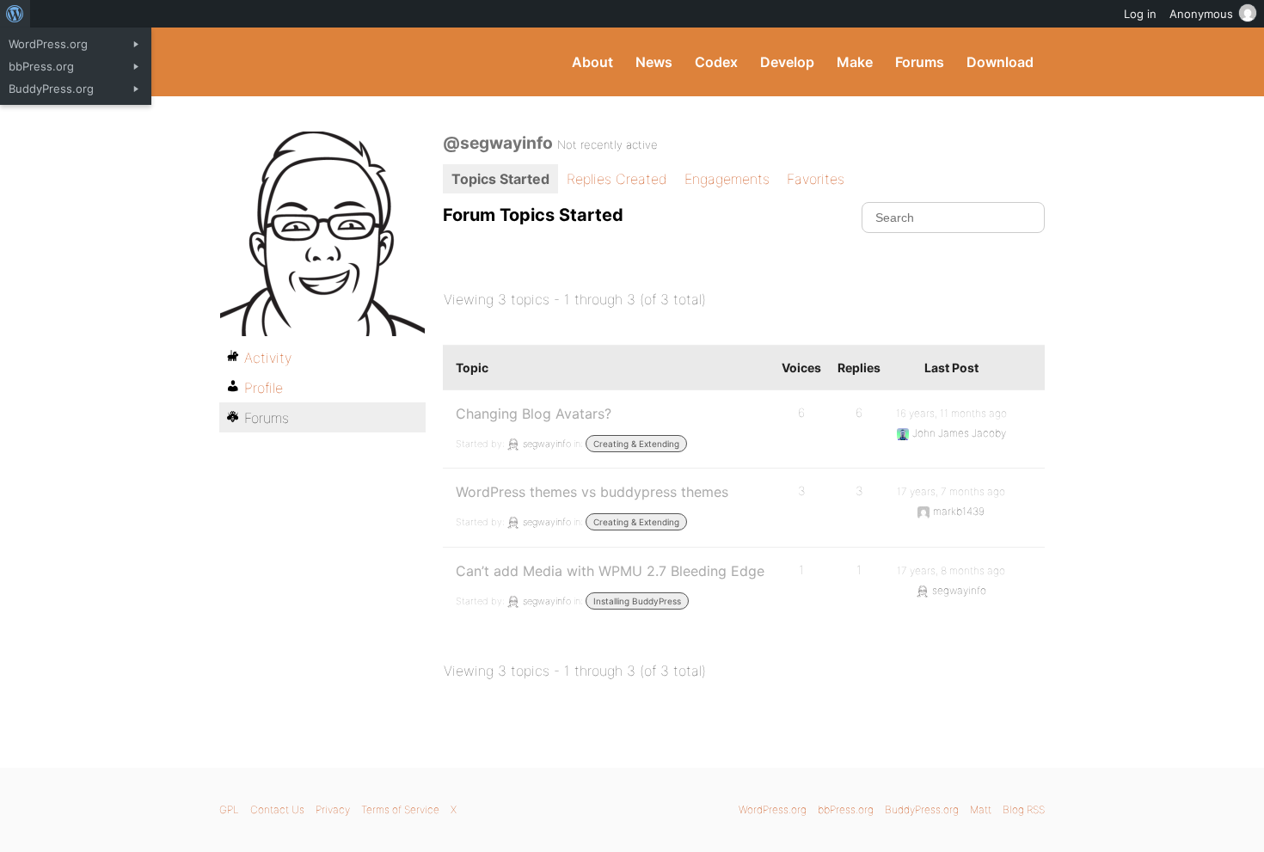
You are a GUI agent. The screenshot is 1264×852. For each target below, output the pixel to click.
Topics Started (500, 178)
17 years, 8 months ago (951, 570)
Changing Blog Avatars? (533, 413)
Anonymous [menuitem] (1201, 14)
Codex (716, 61)
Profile (263, 387)
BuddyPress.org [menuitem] (51, 88)
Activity (267, 357)
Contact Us (277, 809)
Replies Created (617, 178)
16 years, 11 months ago (951, 413)
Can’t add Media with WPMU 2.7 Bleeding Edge (610, 570)
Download (1000, 61)
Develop (787, 61)
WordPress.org (773, 809)
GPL (229, 809)
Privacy (333, 809)
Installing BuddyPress (637, 601)
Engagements (727, 178)
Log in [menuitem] (1140, 14)
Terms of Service (400, 809)
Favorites (815, 178)
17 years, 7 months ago (951, 491)
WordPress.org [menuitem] (48, 44)
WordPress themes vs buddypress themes (592, 491)
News (653, 61)
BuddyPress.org (335, 62)
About (592, 61)
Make (855, 61)
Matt (980, 809)
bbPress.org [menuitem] (41, 66)
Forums (919, 61)
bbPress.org (846, 809)
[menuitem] (15, 14)
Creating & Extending (636, 443)
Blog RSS (1024, 809)
